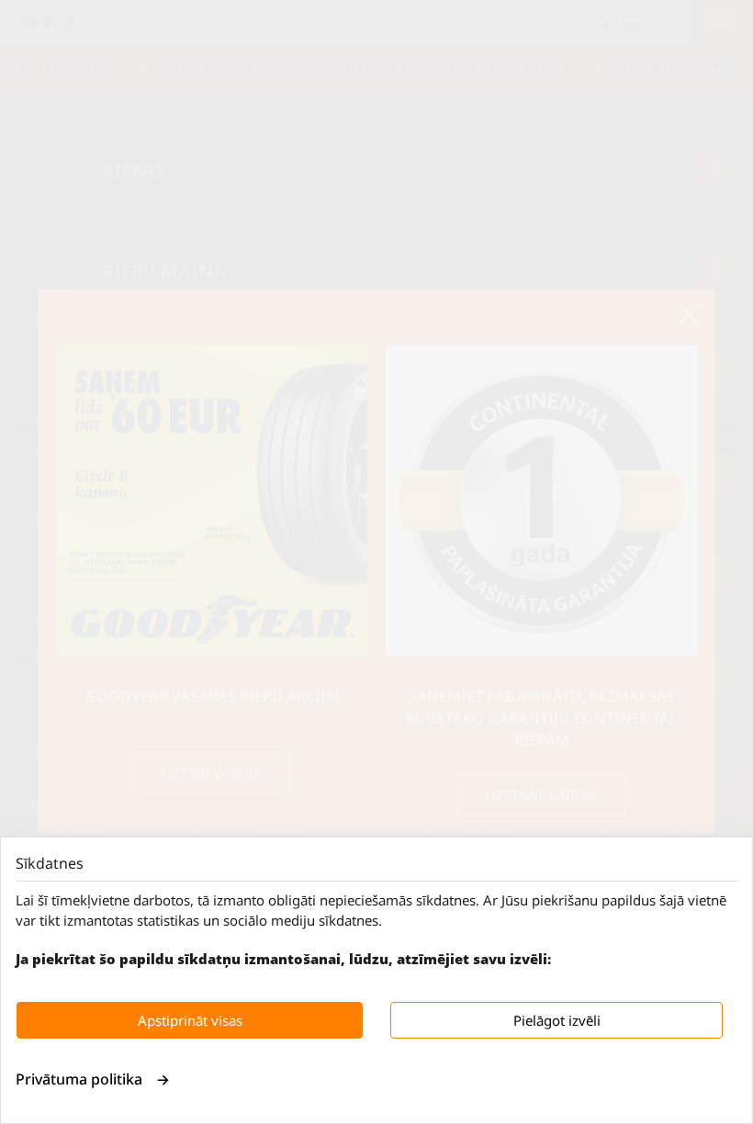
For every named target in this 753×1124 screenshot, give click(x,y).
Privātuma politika (79, 1079)
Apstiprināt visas (190, 1020)
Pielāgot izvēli (557, 1020)
